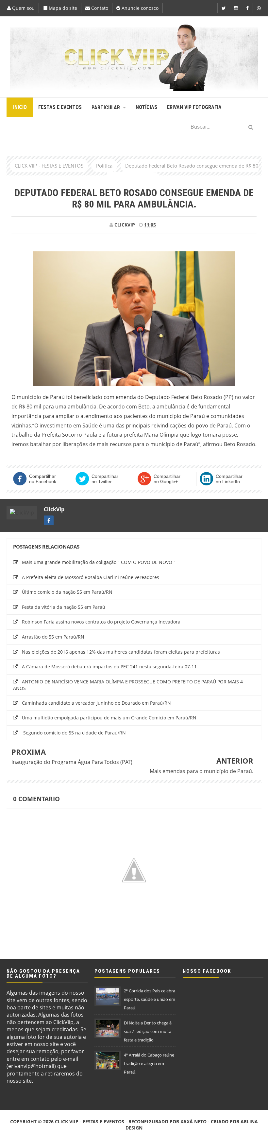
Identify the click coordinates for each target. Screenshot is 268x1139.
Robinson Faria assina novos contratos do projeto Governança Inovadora (101, 622)
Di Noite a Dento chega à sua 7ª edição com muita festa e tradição (148, 1031)
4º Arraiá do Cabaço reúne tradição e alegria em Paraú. (149, 1063)
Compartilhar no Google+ (167, 479)
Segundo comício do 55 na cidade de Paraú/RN (74, 733)
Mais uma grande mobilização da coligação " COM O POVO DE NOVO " (99, 562)
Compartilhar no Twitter (105, 479)
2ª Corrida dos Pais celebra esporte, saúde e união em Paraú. (149, 999)
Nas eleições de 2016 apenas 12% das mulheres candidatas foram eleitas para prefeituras (121, 652)
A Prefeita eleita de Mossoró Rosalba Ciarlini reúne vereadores (90, 577)
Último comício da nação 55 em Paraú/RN (67, 592)
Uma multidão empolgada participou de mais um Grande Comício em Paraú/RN (109, 717)
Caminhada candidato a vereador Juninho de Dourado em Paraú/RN (96, 703)
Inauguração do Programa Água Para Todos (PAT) (71, 762)
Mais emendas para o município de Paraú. (201, 771)
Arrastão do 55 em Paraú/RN (53, 637)
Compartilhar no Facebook (42, 479)
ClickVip (54, 509)
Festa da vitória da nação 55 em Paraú (63, 607)
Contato (99, 8)
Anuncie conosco (139, 8)
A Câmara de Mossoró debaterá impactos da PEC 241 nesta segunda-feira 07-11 (109, 666)
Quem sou (23, 8)
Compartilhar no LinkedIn (229, 479)
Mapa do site (62, 8)
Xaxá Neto (193, 1121)
